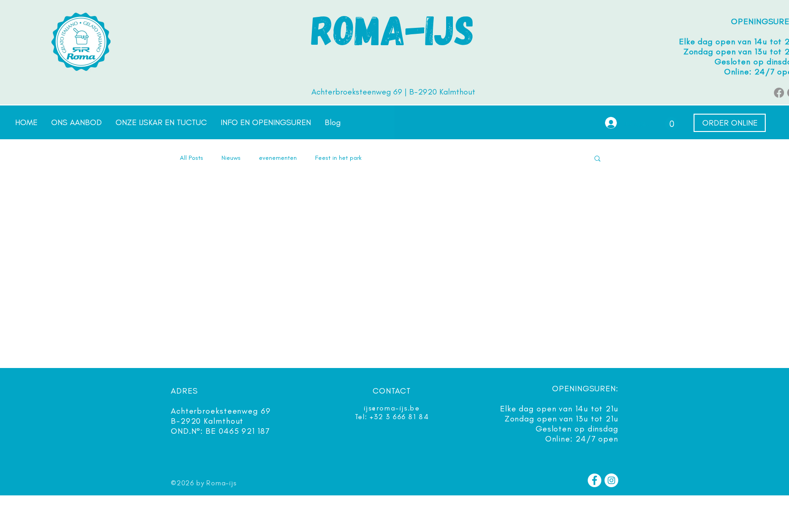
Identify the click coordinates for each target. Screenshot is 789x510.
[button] (672, 124)
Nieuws (231, 158)
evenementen (278, 158)
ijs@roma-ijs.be (392, 408)
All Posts (191, 158)
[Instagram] (611, 480)
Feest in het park (338, 158)
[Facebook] (779, 93)
